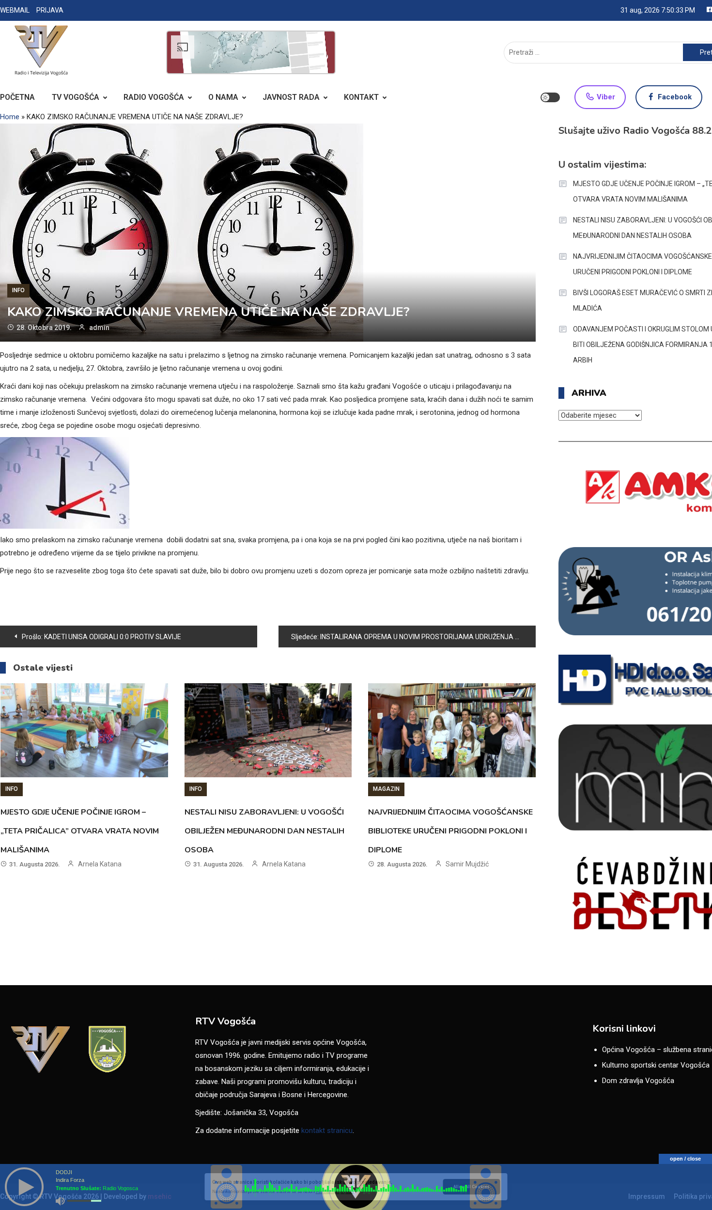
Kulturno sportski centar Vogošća (656, 1065)
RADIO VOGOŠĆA (154, 97)
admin (99, 327)
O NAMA (223, 97)
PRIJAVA (49, 10)
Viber (605, 97)
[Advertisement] (251, 52)
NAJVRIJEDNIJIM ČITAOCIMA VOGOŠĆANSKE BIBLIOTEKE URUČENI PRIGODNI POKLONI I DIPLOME (450, 831)
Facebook (674, 97)
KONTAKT (361, 97)
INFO (18, 290)
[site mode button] (550, 97)
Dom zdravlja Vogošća (638, 1080)
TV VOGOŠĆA (75, 97)
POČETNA (17, 97)
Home (9, 116)
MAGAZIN (386, 789)
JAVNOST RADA (291, 97)
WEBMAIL (15, 10)
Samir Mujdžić (467, 864)
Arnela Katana (100, 864)
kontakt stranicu (327, 1130)
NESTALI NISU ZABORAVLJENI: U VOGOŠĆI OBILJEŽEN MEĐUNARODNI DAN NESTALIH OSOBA (264, 831)
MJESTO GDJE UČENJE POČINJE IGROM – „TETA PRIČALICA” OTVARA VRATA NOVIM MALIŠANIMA (79, 831)
